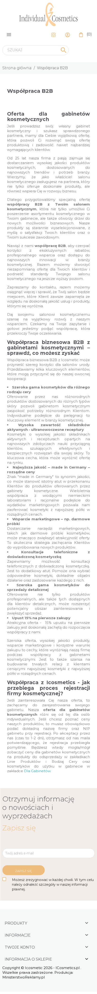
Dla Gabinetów (37, 771)
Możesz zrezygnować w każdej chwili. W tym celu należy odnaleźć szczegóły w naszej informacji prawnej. (53, 884)
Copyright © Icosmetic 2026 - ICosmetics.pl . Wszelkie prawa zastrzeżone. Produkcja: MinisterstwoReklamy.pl (41, 972)
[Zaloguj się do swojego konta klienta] (68, 34)
